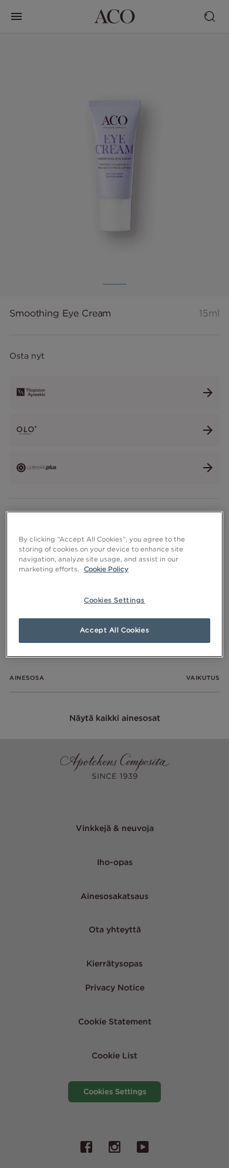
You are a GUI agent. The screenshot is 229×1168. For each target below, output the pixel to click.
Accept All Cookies (114, 630)
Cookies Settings (114, 600)
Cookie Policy (106, 569)
